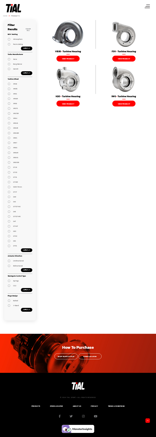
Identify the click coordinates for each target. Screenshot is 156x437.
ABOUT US (77, 406)
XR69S (15, 157)
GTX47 (15, 226)
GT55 (15, 246)
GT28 (15, 167)
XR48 (15, 84)
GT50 (15, 236)
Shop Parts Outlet (66, 356)
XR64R (15, 128)
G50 (14, 231)
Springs (16, 281)
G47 (14, 221)
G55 (14, 241)
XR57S (15, 108)
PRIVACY (94, 406)
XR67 (15, 143)
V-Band (16, 305)
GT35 (15, 177)
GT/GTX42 (17, 206)
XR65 (15, 138)
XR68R (15, 153)
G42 (14, 202)
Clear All (28, 29)
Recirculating (18, 44)
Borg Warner (17, 64)
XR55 (15, 94)
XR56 (15, 103)
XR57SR (16, 113)
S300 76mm (17, 187)
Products (15, 16)
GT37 (15, 192)
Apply (25, 48)
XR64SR (16, 133)
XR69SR (16, 162)
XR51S (15, 89)
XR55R (15, 99)
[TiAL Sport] (13, 8)
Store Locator (89, 356)
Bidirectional (18, 266)
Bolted (15, 301)
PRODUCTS (35, 406)
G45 (14, 212)
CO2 (14, 286)
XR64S (15, 123)
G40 (14, 197)
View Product (68, 59)
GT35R (15, 182)
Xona (15, 59)
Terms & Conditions (116, 406)
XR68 (15, 148)
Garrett (15, 69)
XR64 (15, 118)
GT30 (15, 172)
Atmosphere (17, 39)
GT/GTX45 (17, 216)
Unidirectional (18, 261)
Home (5, 16)
